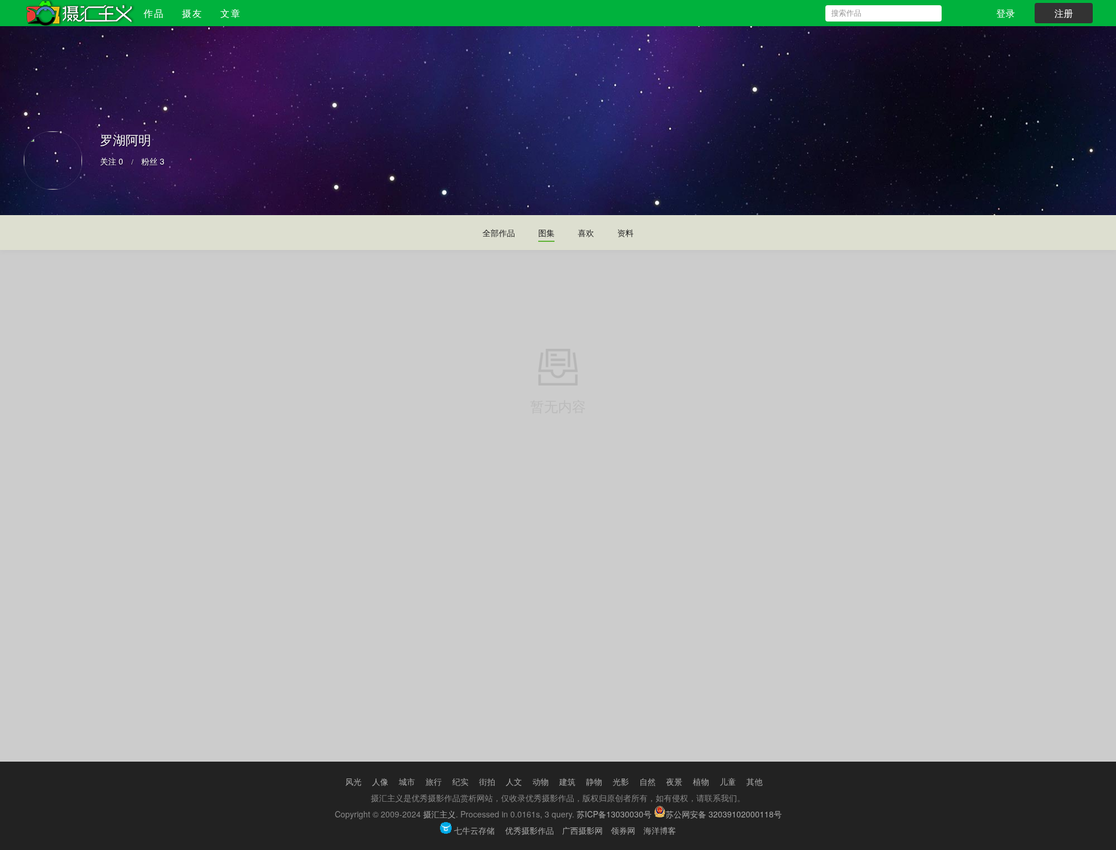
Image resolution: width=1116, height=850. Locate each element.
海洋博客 (659, 830)
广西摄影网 (582, 830)
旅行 (433, 781)
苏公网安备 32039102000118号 (724, 814)
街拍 (487, 781)
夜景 (674, 781)
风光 (353, 781)
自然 (647, 781)
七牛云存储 (474, 830)
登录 (1005, 13)
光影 (621, 781)
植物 (701, 781)
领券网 (623, 830)
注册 (1063, 13)
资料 (625, 232)
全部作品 (498, 232)
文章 (230, 13)
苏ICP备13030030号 (614, 814)
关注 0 (111, 161)
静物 (594, 781)
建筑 (567, 781)
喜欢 (586, 232)
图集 (546, 232)
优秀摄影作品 (529, 830)
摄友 (192, 13)
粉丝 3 (152, 161)
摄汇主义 (439, 814)
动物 (540, 781)
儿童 (728, 781)
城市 (407, 781)
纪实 (460, 781)
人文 (514, 781)
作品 (154, 13)
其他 (754, 781)
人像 (380, 781)
